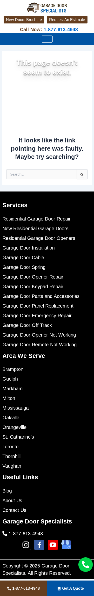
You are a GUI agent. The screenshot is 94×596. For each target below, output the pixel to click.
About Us (12, 500)
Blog (7, 490)
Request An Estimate (67, 20)
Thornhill (11, 456)
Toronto (10, 446)
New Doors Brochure (24, 20)
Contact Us (14, 510)
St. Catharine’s (18, 437)
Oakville (10, 417)
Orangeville (14, 427)
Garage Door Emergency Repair (37, 315)
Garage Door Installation (28, 247)
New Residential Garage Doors (35, 228)
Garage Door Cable (23, 257)
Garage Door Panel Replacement (38, 306)
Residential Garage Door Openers (38, 238)
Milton (8, 398)
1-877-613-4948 (60, 29)
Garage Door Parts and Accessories (41, 296)
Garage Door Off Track (27, 325)
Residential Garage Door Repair (36, 218)
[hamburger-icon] (47, 39)
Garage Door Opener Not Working (39, 335)
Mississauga (15, 408)
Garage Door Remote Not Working (39, 344)
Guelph (10, 379)
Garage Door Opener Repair (32, 277)
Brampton (12, 369)
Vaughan (11, 466)
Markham (12, 388)
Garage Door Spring (24, 267)
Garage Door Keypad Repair (32, 286)
